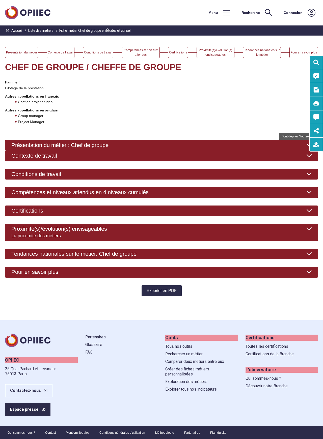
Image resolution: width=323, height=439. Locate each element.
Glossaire (93, 344)
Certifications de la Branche (270, 354)
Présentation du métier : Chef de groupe (60, 145)
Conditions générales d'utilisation (122, 432)
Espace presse (24, 409)
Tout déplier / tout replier (298, 136)
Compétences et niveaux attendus (80, 192)
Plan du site (218, 432)
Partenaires (95, 337)
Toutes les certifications (267, 346)
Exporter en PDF (162, 290)
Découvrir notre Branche (267, 386)
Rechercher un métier (184, 354)
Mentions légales (77, 432)
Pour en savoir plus (34, 272)
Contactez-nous (25, 390)
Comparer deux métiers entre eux (194, 361)
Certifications (27, 211)
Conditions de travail (36, 174)
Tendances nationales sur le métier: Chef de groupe (74, 254)
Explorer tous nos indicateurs (191, 389)
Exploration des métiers (186, 381)
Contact (50, 432)
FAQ (89, 352)
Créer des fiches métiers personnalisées (187, 371)
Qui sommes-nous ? (263, 378)
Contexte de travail (34, 156)
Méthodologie (164, 432)
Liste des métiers (41, 30)
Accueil (17, 30)
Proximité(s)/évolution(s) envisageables (59, 232)
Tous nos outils (178, 346)
